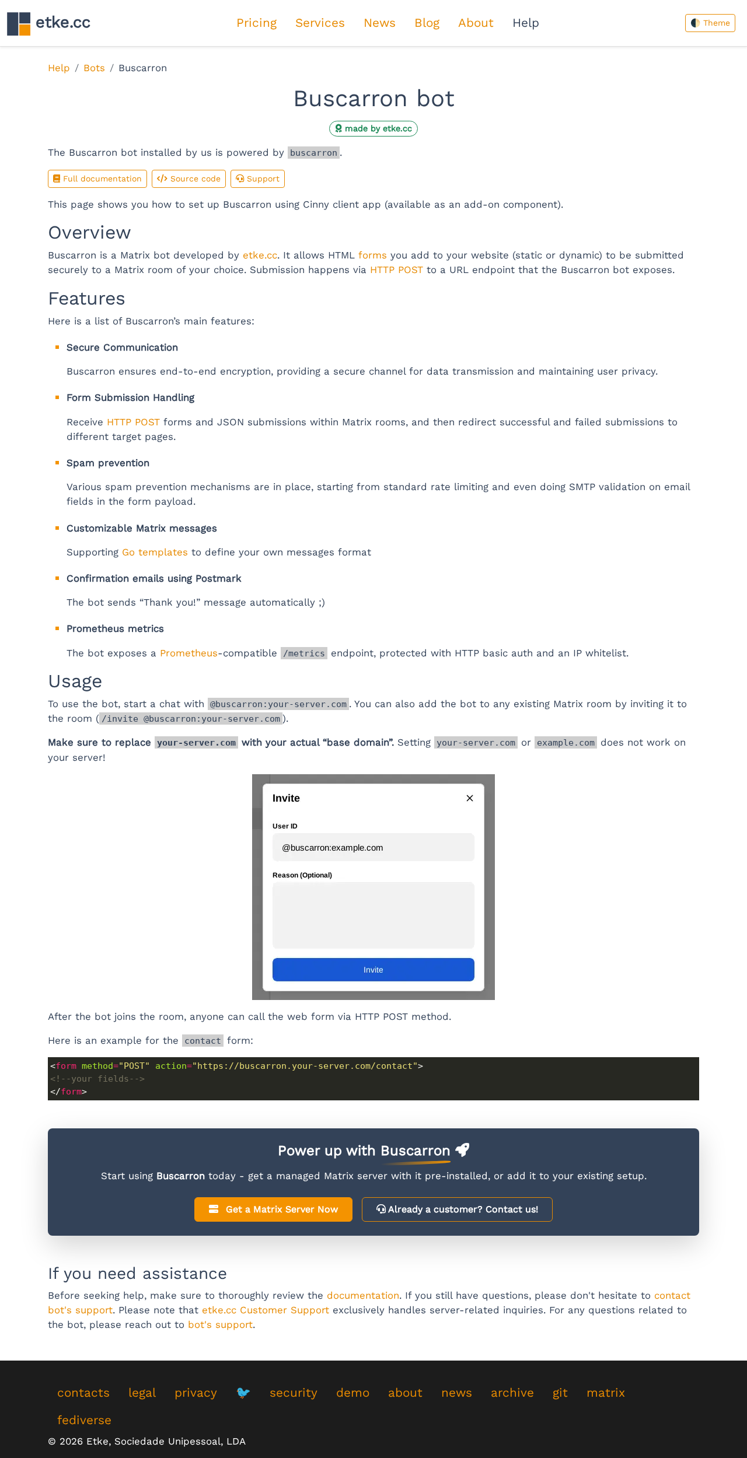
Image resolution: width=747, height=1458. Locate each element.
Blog (426, 23)
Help (525, 23)
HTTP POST (396, 269)
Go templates (155, 552)
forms (372, 255)
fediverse (84, 1420)
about (405, 1393)
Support (262, 178)
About (476, 23)
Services (320, 23)
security (293, 1393)
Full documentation (101, 178)
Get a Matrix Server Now (280, 1209)
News (380, 23)
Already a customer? (462, 1209)
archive (512, 1393)
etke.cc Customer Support (265, 1310)
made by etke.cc (377, 128)
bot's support (220, 1324)
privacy (195, 1393)
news (456, 1393)
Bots (94, 68)
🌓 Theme (710, 22)
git (560, 1393)
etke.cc (60, 22)
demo (352, 1393)
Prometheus (189, 653)
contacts (83, 1393)
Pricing (256, 23)
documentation (363, 1295)
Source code (194, 178)
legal (142, 1393)
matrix (606, 1393)
